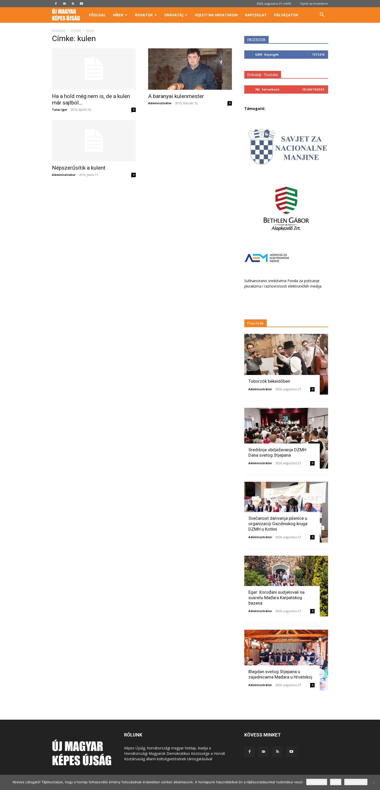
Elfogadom (316, 782)
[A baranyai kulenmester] (190, 69)
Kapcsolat (256, 14)
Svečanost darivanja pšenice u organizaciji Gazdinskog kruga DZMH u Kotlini (277, 524)
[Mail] (64, 3)
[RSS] (73, 3)
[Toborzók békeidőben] (286, 364)
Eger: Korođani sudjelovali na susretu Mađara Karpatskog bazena (276, 598)
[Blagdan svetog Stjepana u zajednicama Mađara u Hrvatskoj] (286, 660)
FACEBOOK (256, 40)
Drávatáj (173, 14)
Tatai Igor (59, 109)
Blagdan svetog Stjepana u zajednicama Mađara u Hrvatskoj (280, 674)
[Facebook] (56, 3)
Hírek (118, 14)
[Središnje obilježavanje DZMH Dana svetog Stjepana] (286, 438)
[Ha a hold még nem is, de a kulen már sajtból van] (94, 69)
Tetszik (318, 54)
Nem (335, 782)
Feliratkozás (313, 89)
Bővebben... (356, 782)
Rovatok (144, 14)
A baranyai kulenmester (176, 96)
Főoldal (97, 14)
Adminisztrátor (160, 103)
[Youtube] (81, 3)
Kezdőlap (59, 30)
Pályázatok (286, 14)
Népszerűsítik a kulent (78, 168)
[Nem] (373, 782)
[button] (322, 15)
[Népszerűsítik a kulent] (94, 140)
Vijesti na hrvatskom (314, 3)
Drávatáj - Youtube (262, 75)
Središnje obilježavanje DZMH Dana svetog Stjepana (277, 452)
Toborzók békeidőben (269, 381)
